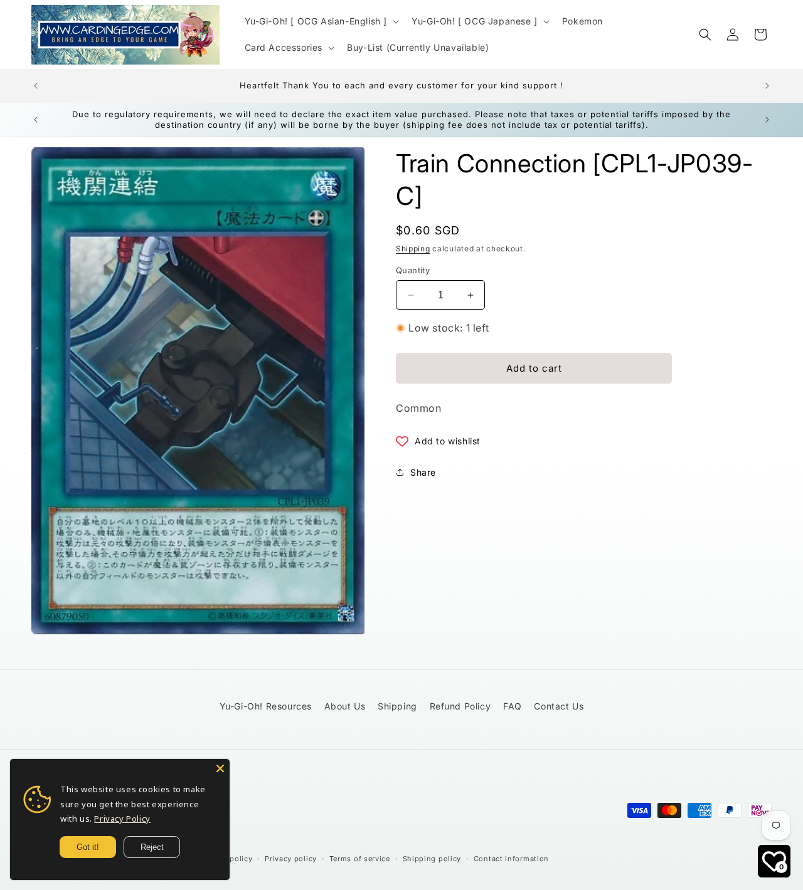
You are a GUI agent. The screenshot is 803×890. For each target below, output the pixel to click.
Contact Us (558, 706)
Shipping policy (432, 858)
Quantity (413, 270)
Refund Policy (460, 706)
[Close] (220, 768)
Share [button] (423, 472)
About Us (345, 706)
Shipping (413, 248)
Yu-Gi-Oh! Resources (266, 706)
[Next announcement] (767, 86)
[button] (321, 21)
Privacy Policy (122, 818)
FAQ (512, 706)
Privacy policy (291, 858)
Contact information (511, 858)
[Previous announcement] (36, 86)
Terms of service (359, 858)
